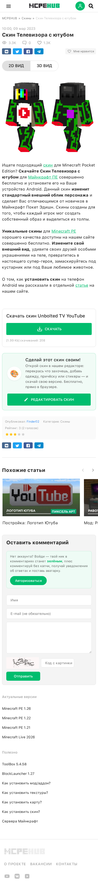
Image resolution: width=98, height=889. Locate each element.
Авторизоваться (28, 581)
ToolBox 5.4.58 (14, 764)
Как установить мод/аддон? (26, 783)
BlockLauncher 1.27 (18, 774)
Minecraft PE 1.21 (16, 728)
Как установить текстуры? (25, 793)
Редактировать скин (52, 400)
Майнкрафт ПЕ (43, 177)
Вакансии (41, 864)
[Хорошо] (19, 435)
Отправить (23, 676)
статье (81, 285)
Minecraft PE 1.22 (16, 718)
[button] (8, 6)
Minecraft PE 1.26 (16, 708)
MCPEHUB (9, 18)
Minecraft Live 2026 (18, 737)
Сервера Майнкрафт (20, 821)
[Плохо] (7, 435)
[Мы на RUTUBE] (27, 877)
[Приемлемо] (11, 435)
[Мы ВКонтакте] (17, 877)
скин (48, 165)
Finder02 (33, 421)
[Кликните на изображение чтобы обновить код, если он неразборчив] (22, 663)
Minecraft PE (64, 231)
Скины (26, 18)
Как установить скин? (21, 812)
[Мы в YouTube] (7, 877)
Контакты (66, 864)
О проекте (15, 864)
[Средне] (15, 435)
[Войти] (80, 6)
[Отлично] (23, 435)
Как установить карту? (22, 802)
